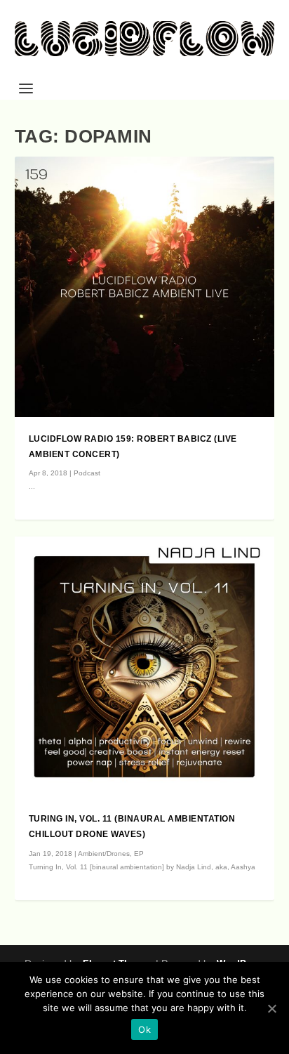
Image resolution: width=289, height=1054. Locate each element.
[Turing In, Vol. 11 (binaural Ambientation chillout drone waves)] (145, 666)
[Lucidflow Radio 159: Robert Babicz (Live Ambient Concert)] (145, 287)
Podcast (87, 473)
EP (139, 853)
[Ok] (271, 1008)
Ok (144, 1029)
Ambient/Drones (104, 853)
